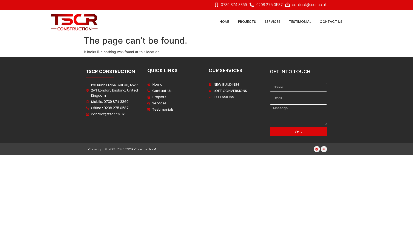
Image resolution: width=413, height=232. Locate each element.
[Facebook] (317, 149)
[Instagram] (324, 149)
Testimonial (300, 21)
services (272, 21)
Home (225, 21)
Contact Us (331, 21)
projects (247, 21)
